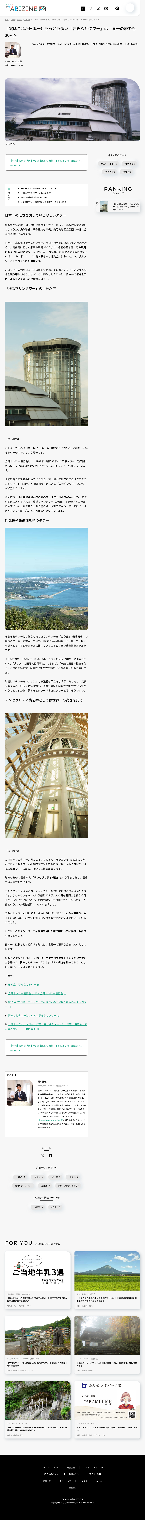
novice (99, 1481)
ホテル (72, 1177)
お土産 (55, 1177)
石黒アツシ (95, 1423)
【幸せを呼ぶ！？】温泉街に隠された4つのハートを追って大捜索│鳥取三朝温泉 (37, 1364)
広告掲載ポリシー (52, 1474)
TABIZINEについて (50, 1467)
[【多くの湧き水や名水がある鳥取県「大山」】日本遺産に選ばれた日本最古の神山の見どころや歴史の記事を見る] (107, 1271)
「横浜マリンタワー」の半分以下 (34, 193)
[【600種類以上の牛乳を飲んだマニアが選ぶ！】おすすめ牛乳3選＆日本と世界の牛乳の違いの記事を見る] (38, 1271)
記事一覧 (47, 1481)
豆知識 (44, 1185)
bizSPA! (72, 1487)
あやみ (92, 1294)
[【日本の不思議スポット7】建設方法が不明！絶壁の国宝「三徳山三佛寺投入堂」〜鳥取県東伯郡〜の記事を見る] (38, 1400)
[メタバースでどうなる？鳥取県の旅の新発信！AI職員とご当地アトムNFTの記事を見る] (107, 1400)
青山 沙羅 (94, 1358)
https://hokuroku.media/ (49, 1120)
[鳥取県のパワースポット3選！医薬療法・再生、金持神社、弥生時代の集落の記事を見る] (107, 1335)
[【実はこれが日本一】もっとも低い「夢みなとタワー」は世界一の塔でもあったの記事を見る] (104, 206)
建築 (38, 1207)
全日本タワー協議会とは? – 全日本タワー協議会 (35, 993)
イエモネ (84, 1481)
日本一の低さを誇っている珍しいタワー (37, 188)
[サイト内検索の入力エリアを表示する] (117, 8)
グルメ (37, 1177)
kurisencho (26, 1294)
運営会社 (71, 1467)
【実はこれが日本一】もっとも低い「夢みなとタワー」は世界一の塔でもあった (126, 207)
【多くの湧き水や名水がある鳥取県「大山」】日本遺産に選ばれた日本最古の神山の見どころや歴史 (107, 1299)
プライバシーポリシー (93, 1467)
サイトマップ (65, 1481)
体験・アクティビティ (67, 1185)
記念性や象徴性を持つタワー (32, 197)
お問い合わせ (75, 1474)
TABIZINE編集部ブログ (31, 1358)
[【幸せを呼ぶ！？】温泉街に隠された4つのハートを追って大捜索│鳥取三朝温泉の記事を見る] (38, 1335)
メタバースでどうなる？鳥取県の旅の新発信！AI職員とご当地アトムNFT (107, 1429)
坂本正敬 (18, 61)
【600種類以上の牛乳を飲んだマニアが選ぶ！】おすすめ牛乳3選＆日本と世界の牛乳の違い (37, 1299)
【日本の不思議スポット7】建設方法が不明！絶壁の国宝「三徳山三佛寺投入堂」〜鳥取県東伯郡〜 (37, 1429)
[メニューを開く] (130, 7)
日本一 (55, 1207)
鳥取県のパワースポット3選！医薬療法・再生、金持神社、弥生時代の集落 (107, 1364)
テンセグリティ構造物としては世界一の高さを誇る (42, 201)
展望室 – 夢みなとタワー (22, 984)
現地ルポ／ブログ (23, 1185)
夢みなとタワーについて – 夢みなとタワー (32, 1015)
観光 (20, 1177)
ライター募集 (95, 1474)
